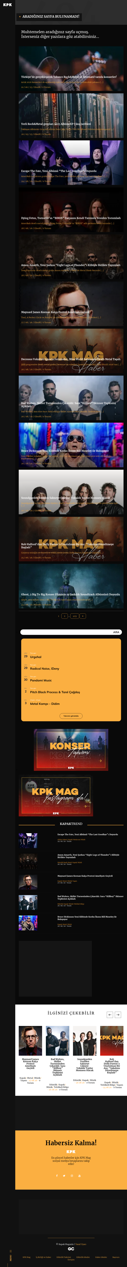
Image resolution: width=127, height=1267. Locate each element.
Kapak (70, 839)
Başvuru (115, 1257)
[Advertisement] (55, 969)
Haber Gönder (101, 1257)
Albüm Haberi (62, 839)
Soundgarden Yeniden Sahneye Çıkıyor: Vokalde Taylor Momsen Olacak (57, 1065)
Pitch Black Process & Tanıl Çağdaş (55, 692)
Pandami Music (41, 680)
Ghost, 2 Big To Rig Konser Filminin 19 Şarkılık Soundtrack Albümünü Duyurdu (111, 1066)
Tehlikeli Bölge (79, 904)
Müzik (83, 839)
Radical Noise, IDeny (44, 668)
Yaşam (75, 881)
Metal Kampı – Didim (45, 704)
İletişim (71, 1260)
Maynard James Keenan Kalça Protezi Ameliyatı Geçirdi (85, 876)
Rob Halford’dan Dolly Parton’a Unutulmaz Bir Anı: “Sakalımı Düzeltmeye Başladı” (85, 1066)
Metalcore (76, 839)
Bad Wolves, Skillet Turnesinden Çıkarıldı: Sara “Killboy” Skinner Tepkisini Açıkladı (30, 1067)
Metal (64, 881)
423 (75, 616)
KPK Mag (26, 1257)
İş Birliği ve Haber (43, 1257)
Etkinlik (60, 904)
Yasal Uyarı (80, 1244)
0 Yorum (36, 1089)
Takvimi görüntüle (71, 716)
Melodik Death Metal (65, 862)
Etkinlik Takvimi (64, 1257)
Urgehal (35, 657)
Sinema (112, 1085)
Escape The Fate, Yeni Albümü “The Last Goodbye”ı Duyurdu (88, 834)
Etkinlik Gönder (83, 1257)
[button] (110, 1015)
